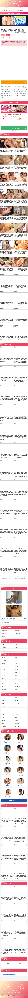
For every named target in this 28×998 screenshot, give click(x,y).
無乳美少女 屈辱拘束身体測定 (14, 603)
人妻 (6, 37)
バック (3, 675)
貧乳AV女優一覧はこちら (14, 800)
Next (27, 21)
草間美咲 (7, 764)
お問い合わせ (14, 990)
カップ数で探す (20, 988)
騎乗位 (16, 672)
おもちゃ (4, 686)
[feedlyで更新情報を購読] (8, 963)
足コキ (16, 669)
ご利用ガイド (13, 131)
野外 (3, 723)
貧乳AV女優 (7, 986)
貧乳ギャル (17, 633)
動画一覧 (7, 984)
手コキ (3, 669)
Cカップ (4, 650)
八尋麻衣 (7, 775)
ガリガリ (17, 726)
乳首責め (4, 689)
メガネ (16, 720)
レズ (3, 697)
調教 (16, 709)
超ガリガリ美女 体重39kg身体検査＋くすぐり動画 (14, 618)
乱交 (3, 684)
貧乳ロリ (17, 630)
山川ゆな (20, 797)
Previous (1, 21)
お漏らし (4, 678)
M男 (3, 700)
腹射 (16, 663)
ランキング (20, 984)
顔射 (16, 657)
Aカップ (4, 647)
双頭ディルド (18, 686)
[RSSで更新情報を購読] (20, 963)
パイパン (17, 703)
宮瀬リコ (20, 742)
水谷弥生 (20, 753)
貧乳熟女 (7, 35)
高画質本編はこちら (14, 82)
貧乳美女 (4, 633)
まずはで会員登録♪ (14, 128)
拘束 (3, 709)
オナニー (17, 678)
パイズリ (4, 672)
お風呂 (3, 720)
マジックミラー (18, 717)
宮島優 (7, 786)
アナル (3, 681)
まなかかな (20, 775)
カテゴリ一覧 (21, 986)
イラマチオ (17, 666)
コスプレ (17, 714)
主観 (16, 689)
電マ (16, 684)
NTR (9, 37)
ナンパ (3, 717)
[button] (25, 622)
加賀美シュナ (7, 742)
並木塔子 (20, 786)
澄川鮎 (20, 764)
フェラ (3, 666)
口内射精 (4, 660)
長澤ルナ (7, 753)
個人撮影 (17, 723)
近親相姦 (4, 726)
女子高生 (17, 700)
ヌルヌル (17, 712)
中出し (3, 657)
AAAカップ (5, 644)
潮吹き (16, 675)
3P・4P (17, 681)
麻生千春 (3, 35)
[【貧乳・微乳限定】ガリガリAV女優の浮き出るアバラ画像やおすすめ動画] (14, 21)
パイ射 (3, 663)
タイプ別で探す (7, 988)
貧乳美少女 (4, 630)
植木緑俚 (7, 797)
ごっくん (17, 660)
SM (16, 706)
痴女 (16, 697)
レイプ (3, 706)
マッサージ (4, 712)
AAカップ (17, 644)
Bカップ (3, 37)
